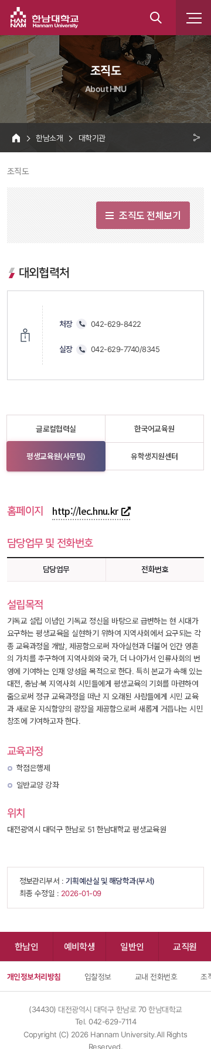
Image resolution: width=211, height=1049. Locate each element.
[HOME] (16, 137)
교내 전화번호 (156, 976)
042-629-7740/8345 (125, 349)
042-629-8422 (116, 324)
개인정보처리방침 (34, 976)
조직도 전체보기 (150, 215)
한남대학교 (45, 17)
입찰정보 (97, 976)
